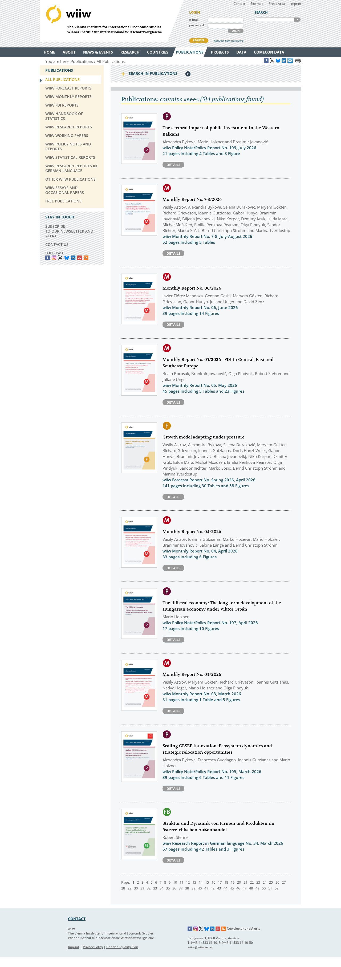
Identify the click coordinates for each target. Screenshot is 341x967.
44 (225, 888)
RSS (86, 257)
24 (264, 882)
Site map (256, 3)
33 (155, 888)
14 (200, 882)
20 (239, 882)
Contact (239, 3)
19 (232, 882)
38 (187, 888)
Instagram (195, 929)
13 (194, 882)
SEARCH (297, 20)
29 (129, 888)
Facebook (47, 257)
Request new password (228, 40)
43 (219, 888)
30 (136, 888)
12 (188, 882)
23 (258, 882)
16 (213, 882)
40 (200, 888)
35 (168, 888)
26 (277, 882)
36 (174, 888)
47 (244, 888)
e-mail (193, 19)
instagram (54, 257)
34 (161, 888)
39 (193, 888)
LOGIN (235, 30)
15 (207, 882)
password (196, 25)
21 (245, 882)
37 (180, 888)
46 (238, 888)
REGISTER (198, 40)
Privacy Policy (93, 947)
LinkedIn (73, 257)
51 (270, 888)
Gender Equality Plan (122, 947)
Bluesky (66, 257)
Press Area (277, 3)
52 (276, 888)
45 (232, 888)
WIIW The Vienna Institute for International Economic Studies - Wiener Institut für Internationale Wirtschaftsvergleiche (112, 21)
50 (264, 888)
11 (181, 882)
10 (175, 882)
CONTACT (77, 918)
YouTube (79, 257)
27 (284, 882)
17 (220, 882)
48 (251, 888)
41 (206, 888)
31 (142, 888)
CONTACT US (56, 244)
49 (257, 888)
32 (149, 888)
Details (173, 164)
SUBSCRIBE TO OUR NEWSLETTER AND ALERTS (69, 231)
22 (252, 882)
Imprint (295, 3)
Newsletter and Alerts (243, 928)
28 (123, 888)
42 (212, 888)
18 (226, 882)
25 (271, 882)
